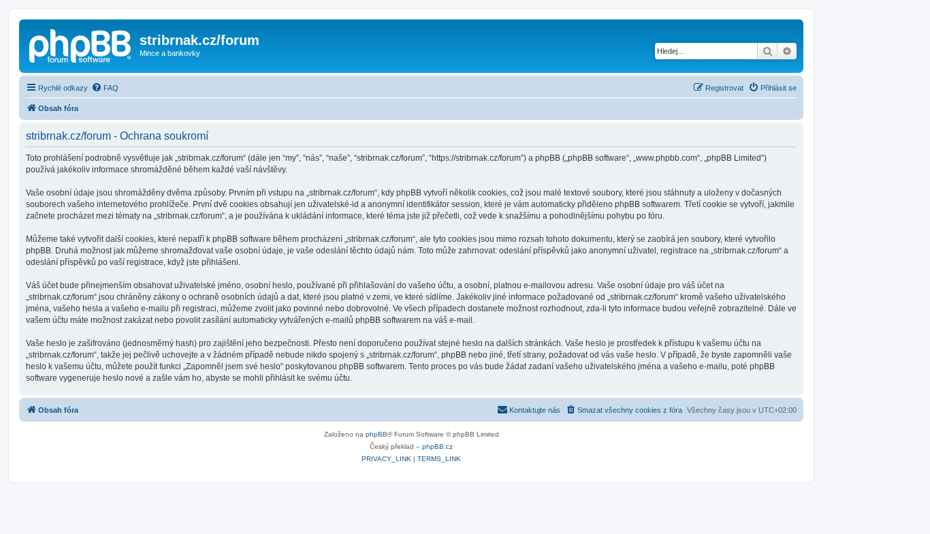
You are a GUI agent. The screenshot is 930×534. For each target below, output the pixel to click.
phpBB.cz (437, 446)
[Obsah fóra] (81, 44)
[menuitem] (104, 88)
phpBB (376, 434)
